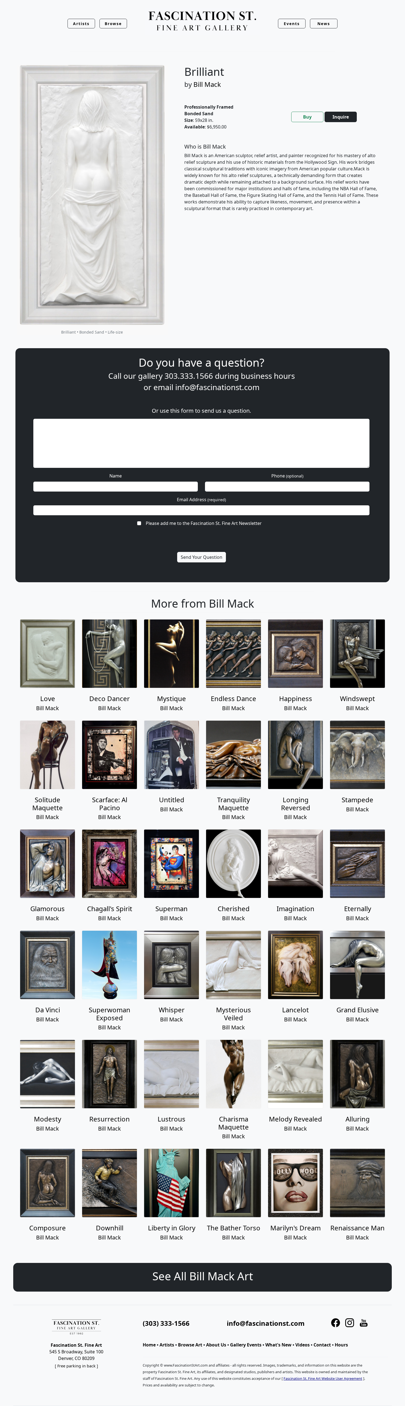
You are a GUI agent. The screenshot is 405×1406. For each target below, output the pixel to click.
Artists (167, 1345)
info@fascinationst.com (217, 387)
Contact (322, 1345)
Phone (287, 476)
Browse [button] (113, 23)
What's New (278, 1345)
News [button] (323, 23)
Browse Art (190, 1345)
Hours (341, 1345)
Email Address (201, 500)
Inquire (341, 117)
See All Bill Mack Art (202, 1276)
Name (115, 476)
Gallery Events (245, 1345)
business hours (268, 376)
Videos (302, 1345)
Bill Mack (207, 84)
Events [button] (292, 23)
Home (149, 1345)
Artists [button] (81, 23)
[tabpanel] (281, 182)
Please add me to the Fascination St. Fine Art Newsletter (204, 523)
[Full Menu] (202, 21)
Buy (307, 117)
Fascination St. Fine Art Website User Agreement (323, 1378)
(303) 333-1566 (166, 1323)
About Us (216, 1345)
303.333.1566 (188, 376)
